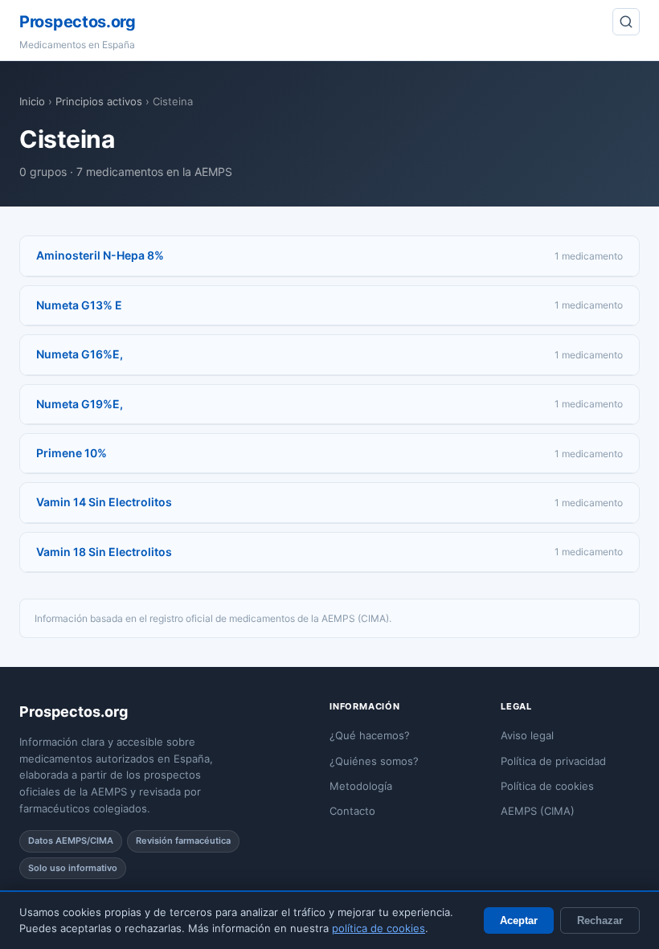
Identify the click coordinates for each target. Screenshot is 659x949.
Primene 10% (71, 453)
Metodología (361, 785)
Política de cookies (547, 785)
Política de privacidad (553, 761)
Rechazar (600, 920)
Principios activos (98, 101)
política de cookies (378, 928)
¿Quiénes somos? (374, 761)
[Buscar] (626, 21)
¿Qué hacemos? (370, 735)
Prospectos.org (77, 21)
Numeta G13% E (79, 305)
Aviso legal (527, 735)
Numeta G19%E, (79, 404)
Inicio (32, 101)
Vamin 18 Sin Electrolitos (104, 551)
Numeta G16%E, (79, 354)
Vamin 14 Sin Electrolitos (104, 502)
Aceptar (519, 920)
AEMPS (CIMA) (538, 810)
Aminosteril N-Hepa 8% (100, 255)
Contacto (352, 810)
